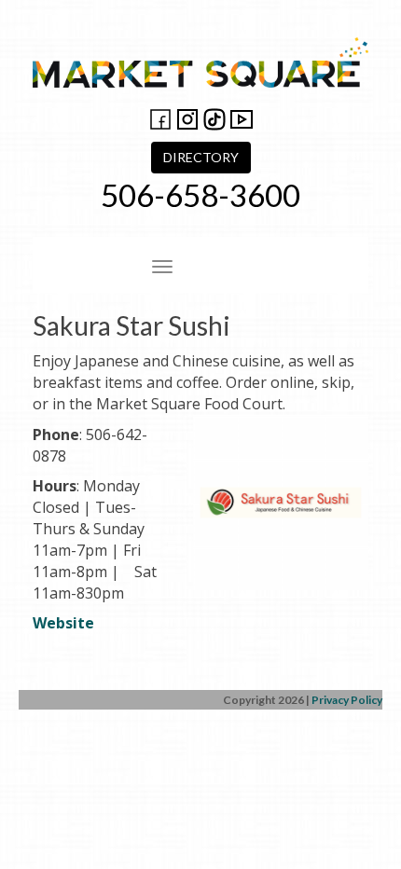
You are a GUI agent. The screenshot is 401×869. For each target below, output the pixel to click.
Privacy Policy (346, 700)
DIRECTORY (201, 157)
